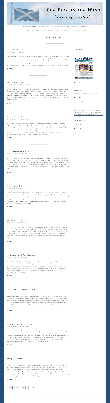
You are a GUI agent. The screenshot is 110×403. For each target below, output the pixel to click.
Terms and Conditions (80, 129)
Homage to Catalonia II (15, 358)
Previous (9, 387)
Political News (66, 30)
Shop (58, 30)
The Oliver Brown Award (47, 30)
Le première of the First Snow (18, 151)
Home (27, 30)
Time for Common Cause (16, 117)
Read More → (10, 68)
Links (83, 30)
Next (33, 387)
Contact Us (76, 30)
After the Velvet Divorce (16, 82)
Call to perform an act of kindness (19, 324)
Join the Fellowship (79, 102)
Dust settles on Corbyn (15, 220)
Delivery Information (79, 120)
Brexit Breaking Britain (15, 186)
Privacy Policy (77, 124)
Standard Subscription (80, 98)
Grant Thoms (24, 52)
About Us (34, 30)
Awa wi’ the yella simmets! (16, 50)
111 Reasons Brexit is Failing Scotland (21, 255)
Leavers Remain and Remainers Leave (21, 289)
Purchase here (78, 83)
